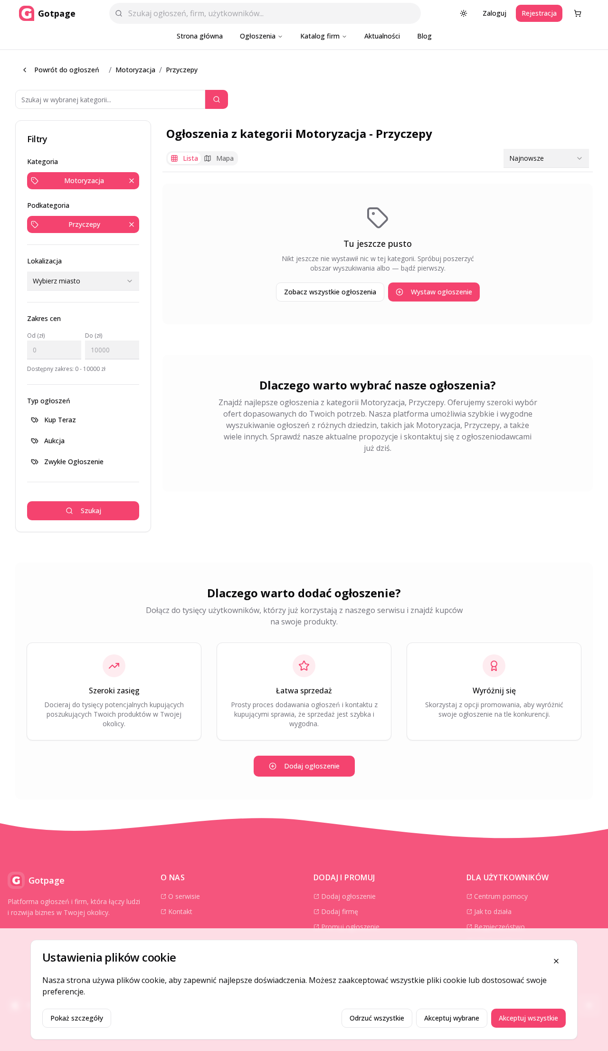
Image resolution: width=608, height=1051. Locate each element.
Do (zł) (93, 335)
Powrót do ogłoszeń (66, 69)
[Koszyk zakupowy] (577, 13)
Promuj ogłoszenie (350, 926)
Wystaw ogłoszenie (441, 291)
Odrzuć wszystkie (377, 1017)
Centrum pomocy (501, 896)
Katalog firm (320, 35)
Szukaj (91, 510)
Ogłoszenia (258, 35)
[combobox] (83, 281)
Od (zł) (36, 335)
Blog (424, 35)
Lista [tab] (190, 158)
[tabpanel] (377, 254)
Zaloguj (494, 13)
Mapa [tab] (225, 158)
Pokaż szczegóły (76, 1017)
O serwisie (184, 896)
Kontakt (180, 911)
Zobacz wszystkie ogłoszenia (330, 291)
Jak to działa (493, 911)
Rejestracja (539, 13)
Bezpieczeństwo (499, 926)
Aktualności (382, 35)
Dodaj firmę (339, 911)
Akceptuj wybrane (451, 1017)
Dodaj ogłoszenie (312, 765)
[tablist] (202, 158)
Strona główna (200, 35)
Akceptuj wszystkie (528, 1017)
